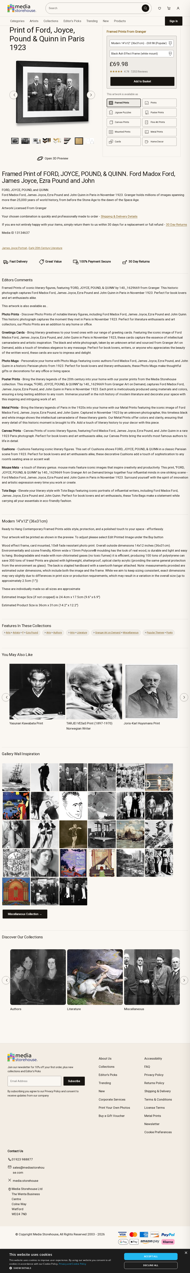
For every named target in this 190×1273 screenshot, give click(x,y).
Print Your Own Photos (114, 1107)
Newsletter (152, 1124)
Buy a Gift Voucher (112, 1116)
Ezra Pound (32, 632)
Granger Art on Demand (107, 632)
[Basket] (169, 8)
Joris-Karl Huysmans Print (142, 723)
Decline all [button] (150, 1265)
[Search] (145, 8)
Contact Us (15, 1151)
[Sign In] (178, 8)
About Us (105, 1058)
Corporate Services (112, 1099)
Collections (51, 21)
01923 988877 (22, 1159)
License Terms (154, 1107)
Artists (16, 632)
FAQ (147, 1066)
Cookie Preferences (158, 1132)
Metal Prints (152, 1116)
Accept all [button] (151, 1256)
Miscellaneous (130, 632)
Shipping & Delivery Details (119, 216)
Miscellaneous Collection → (25, 914)
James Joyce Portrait (14, 248)
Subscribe (74, 1081)
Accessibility (153, 1058)
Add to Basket (142, 81)
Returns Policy (154, 1083)
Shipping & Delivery (157, 1091)
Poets (169, 632)
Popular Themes (155, 632)
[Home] (25, 8)
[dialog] (95, 1261)
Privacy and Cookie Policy (72, 1263)
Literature (82, 632)
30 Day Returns (176, 224)
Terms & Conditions (158, 1099)
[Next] (91, 95)
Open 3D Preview (56, 158)
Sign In (174, 21)
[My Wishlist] (159, 8)
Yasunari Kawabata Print (26, 723)
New (106, 21)
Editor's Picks (72, 21)
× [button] (185, 1252)
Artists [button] (34, 21)
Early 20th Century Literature (45, 248)
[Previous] (13, 95)
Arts (8, 632)
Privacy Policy (153, 1075)
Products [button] (120, 21)
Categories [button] (17, 21)
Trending (92, 21)
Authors (57, 632)
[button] (64, 1268)
